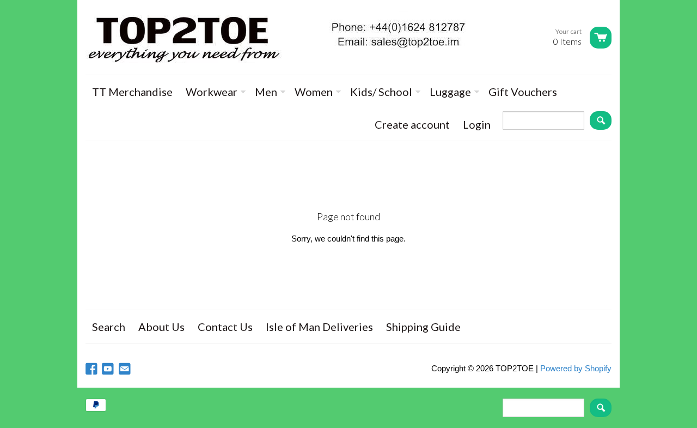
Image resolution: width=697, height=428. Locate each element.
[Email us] (126, 369)
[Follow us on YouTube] (109, 369)
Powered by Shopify (576, 368)
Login (477, 124)
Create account (412, 124)
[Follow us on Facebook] (92, 369)
